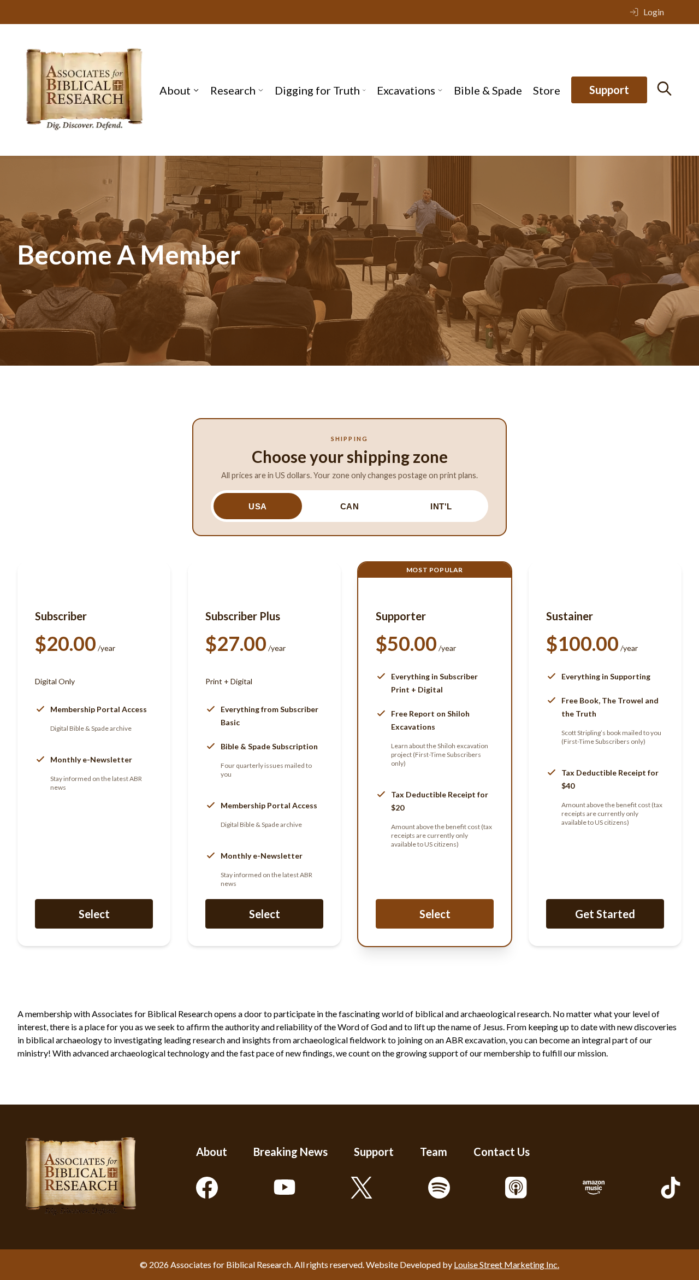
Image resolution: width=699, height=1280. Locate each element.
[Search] (664, 88)
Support (609, 90)
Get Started (605, 913)
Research (233, 90)
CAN (349, 506)
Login (653, 12)
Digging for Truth (317, 90)
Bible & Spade (488, 90)
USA (257, 506)
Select (94, 913)
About (175, 90)
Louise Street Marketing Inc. (506, 1264)
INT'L (441, 506)
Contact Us (501, 1151)
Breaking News (290, 1151)
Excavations (406, 90)
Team (433, 1151)
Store (546, 90)
